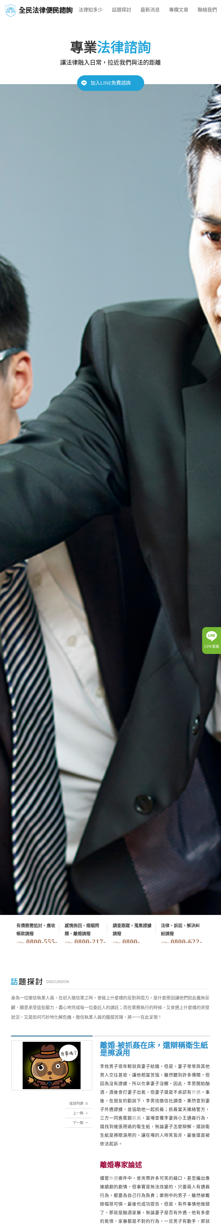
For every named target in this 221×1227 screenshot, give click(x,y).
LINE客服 (211, 646)
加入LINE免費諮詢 (111, 83)
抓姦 (136, 1118)
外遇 (196, 1092)
